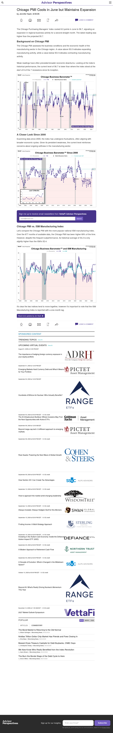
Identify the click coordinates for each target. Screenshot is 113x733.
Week (81, 620)
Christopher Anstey (26, 645)
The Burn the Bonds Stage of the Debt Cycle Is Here (41, 656)
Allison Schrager (25, 632)
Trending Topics (27, 340)
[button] (21, 20)
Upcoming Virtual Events (32, 345)
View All (40, 340)
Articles (24, 625)
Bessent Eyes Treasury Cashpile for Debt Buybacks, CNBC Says (46, 642)
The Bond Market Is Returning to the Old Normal (39, 629)
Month (87, 620)
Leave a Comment (86, 20)
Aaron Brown (24, 652)
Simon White (24, 659)
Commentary (36, 625)
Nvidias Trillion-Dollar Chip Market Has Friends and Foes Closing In (48, 636)
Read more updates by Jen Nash (30, 316)
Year (92, 620)
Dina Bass (23, 639)
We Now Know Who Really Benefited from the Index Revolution (46, 649)
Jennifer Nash (25, 13)
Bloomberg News (37, 632)
